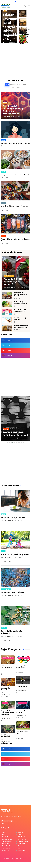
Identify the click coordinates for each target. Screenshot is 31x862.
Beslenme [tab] (12, 84)
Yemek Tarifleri (21, 845)
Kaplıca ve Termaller (7, 839)
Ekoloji (5, 703)
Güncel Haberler (6, 589)
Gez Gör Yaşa (5, 843)
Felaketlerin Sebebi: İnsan (12, 593)
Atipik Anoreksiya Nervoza (13, 518)
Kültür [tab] (18, 84)
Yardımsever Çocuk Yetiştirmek (15, 554)
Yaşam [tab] (24, 84)
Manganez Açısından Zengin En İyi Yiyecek (15, 175)
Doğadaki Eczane (8, 275)
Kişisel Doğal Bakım (8, 657)
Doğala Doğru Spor (24, 657)
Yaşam (5, 10)
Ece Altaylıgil (8, 557)
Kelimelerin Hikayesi (23, 841)
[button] (7, 442)
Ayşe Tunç (9, 116)
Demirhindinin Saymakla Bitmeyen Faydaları (20, 294)
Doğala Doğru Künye (6, 824)
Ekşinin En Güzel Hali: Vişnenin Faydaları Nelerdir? (14, 281)
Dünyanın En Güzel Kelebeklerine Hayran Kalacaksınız (7, 712)
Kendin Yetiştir (21, 843)
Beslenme (4, 627)
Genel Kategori (6, 848)
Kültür (3, 834)
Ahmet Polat (23, 670)
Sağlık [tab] (7, 84)
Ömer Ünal (23, 715)
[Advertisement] (15, 61)
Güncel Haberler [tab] (15, 87)
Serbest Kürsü (5, 850)
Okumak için (6, 525)
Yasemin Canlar (11, 287)
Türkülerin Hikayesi (7, 841)
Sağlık (5, 102)
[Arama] (25, 6)
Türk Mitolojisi (23, 703)
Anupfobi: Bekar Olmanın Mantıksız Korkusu (15, 143)
